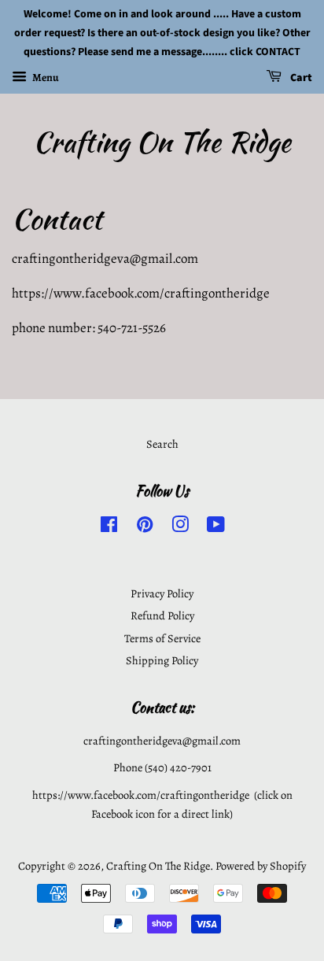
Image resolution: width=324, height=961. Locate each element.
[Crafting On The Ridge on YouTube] (216, 527)
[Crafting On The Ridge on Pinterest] (144, 527)
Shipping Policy (162, 660)
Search (162, 444)
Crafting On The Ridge (162, 142)
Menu (45, 77)
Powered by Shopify (260, 866)
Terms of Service (162, 638)
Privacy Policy (162, 593)
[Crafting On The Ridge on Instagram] (180, 527)
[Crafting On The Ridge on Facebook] (109, 527)
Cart (300, 79)
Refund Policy (162, 615)
